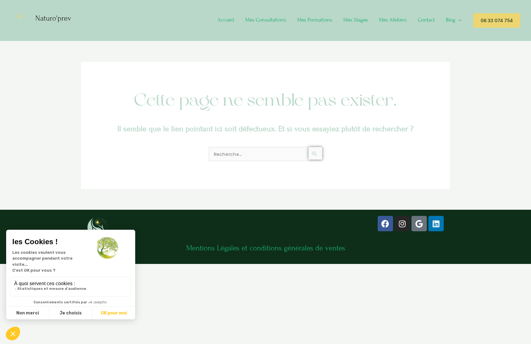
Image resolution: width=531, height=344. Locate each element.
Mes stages (355, 20)
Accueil (226, 20)
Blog (450, 20)
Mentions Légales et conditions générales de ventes (265, 248)
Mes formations (314, 20)
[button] (496, 20)
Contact (426, 20)
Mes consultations (265, 20)
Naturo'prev (53, 18)
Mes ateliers (393, 20)
